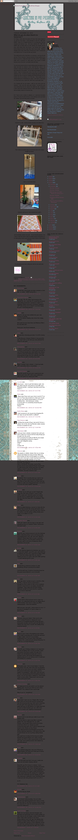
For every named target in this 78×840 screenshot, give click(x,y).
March (52, 218)
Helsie (19, 394)
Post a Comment (18, 830)
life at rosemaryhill (54, 263)
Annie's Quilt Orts (54, 241)
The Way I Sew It (53, 328)
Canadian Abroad (22, 520)
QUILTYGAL (52, 291)
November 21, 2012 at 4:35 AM (28, 560)
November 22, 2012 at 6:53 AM (29, 711)
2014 (51, 178)
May (51, 214)
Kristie (19, 476)
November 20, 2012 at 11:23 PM (29, 427)
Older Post (42, 833)
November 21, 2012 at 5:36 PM (28, 643)
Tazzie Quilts (52, 315)
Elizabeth (19, 758)
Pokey (19, 505)
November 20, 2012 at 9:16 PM (28, 378)
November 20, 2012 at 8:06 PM (29, 329)
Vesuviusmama (21, 797)
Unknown (19, 451)
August (52, 208)
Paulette (19, 531)
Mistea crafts (52, 276)
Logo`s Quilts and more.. (56, 270)
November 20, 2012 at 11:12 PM (28, 416)
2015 (51, 176)
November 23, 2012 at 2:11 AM (28, 786)
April (51, 216)
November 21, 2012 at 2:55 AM (28, 527)
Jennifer (19, 362)
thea (18, 697)
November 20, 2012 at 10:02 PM (29, 407)
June (51, 212)
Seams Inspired (53, 301)
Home (29, 833)
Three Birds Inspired (22, 297)
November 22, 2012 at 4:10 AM (28, 694)
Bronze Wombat (53, 247)
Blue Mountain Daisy (55, 244)
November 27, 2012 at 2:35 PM (28, 793)
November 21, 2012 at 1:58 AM (28, 501)
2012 (51, 182)
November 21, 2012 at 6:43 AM (28, 612)
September (53, 206)
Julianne (19, 489)
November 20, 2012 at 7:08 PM (29, 294)
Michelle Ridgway (22, 371)
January (52, 222)
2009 (51, 229)
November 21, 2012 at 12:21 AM (28, 472)
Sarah (19, 631)
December (53, 184)
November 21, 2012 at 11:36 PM (28, 680)
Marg (18, 333)
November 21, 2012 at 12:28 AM (29, 486)
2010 (51, 227)
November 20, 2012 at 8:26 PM (29, 367)
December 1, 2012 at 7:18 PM (27, 827)
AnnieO (19, 616)
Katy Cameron (21, 420)
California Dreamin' (54, 250)
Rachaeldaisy (20, 346)
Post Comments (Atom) (28, 835)
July (51, 210)
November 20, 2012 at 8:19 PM (28, 358)
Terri (18, 579)
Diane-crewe (20, 288)
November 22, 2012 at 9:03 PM (29, 754)
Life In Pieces (52, 267)
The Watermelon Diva (55, 325)
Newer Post (17, 833)
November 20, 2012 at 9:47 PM (28, 390)
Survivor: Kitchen (54, 188)
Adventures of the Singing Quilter (54, 237)
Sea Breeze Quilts (54, 298)
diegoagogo (20, 430)
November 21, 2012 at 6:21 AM (28, 594)
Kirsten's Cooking (22, 684)
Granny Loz (52, 254)
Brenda (19, 548)
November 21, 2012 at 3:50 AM (28, 544)
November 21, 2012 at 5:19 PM (28, 628)
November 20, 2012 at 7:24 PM (28, 309)
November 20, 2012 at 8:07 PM (29, 343)
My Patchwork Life (54, 279)
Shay (55, 43)
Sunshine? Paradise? (55, 312)
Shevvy (19, 646)
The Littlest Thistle (54, 323)
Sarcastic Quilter (53, 295)
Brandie (19, 789)
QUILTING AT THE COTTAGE (54, 288)
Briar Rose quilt (23, 278)
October (52, 204)
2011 (50, 225)
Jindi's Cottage (21, 810)
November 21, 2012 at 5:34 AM (28, 575)
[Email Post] (31, 277)
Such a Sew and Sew (55, 309)
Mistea (19, 312)
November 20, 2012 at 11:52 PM (29, 447)
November (53, 186)
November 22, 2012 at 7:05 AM (29, 744)
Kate (18, 563)
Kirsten (19, 597)
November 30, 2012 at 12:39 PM (29, 807)
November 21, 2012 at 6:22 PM (28, 660)
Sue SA (19, 714)
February (52, 220)
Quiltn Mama (20, 411)
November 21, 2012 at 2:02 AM (28, 517)
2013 (51, 180)
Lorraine (19, 382)
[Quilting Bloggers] (54, 119)
